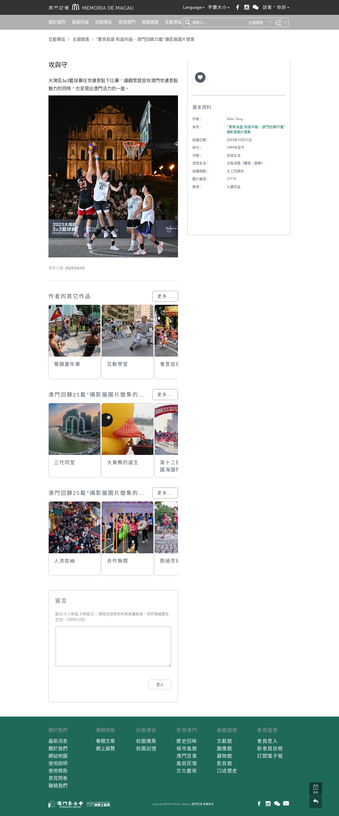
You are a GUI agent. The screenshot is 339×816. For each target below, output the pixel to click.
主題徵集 (81, 39)
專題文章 (105, 741)
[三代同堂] (74, 429)
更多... (165, 296)
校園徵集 (146, 741)
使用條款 (58, 771)
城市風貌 (186, 748)
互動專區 (173, 22)
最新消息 (58, 741)
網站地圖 (58, 756)
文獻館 (225, 741)
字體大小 (217, 7)
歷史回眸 (186, 741)
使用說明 (58, 763)
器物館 (225, 756)
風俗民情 (186, 763)
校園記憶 (146, 748)
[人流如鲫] (74, 527)
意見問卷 (58, 778)
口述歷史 (227, 771)
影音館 (225, 763)
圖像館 (225, 748)
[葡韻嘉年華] (74, 331)
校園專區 (103, 22)
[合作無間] (127, 527)
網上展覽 (105, 748)
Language (192, 7)
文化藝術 (186, 771)
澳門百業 (186, 756)
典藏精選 (150, 22)
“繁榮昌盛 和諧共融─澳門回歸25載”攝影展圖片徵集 (145, 39)
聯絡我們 (58, 785)
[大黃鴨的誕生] (127, 429)
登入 (160, 684)
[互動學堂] (127, 331)
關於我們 (56, 22)
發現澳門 (126, 22)
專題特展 (80, 22)
